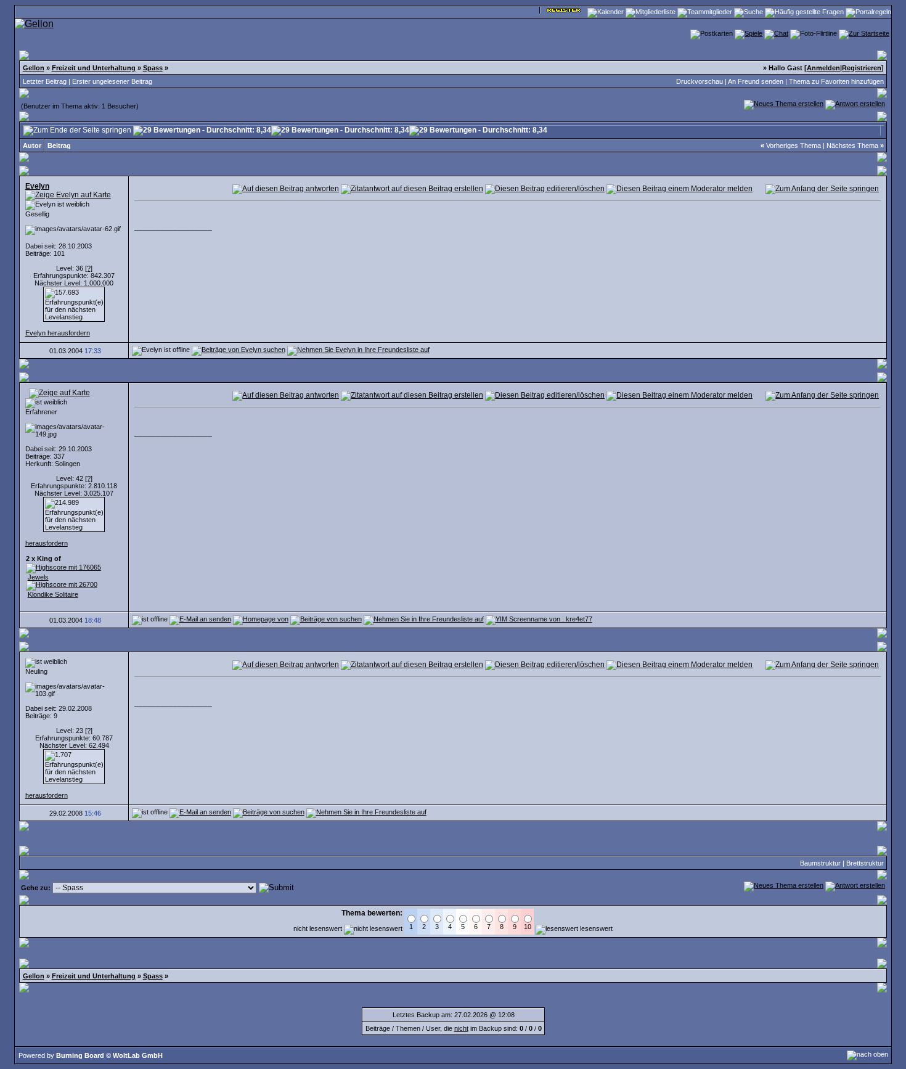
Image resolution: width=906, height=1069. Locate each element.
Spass (153, 68)
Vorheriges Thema (793, 145)
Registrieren (861, 68)
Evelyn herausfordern (57, 333)
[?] (88, 268)
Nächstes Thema (852, 145)
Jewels (38, 577)
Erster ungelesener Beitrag (112, 81)
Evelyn (37, 186)
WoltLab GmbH (138, 1055)
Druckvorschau (699, 81)
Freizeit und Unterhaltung (94, 68)
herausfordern (46, 543)
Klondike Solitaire (53, 594)
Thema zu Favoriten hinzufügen (836, 81)
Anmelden (823, 68)
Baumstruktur (820, 863)
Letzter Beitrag (45, 81)
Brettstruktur (865, 863)
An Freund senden (755, 81)
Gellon (33, 68)
